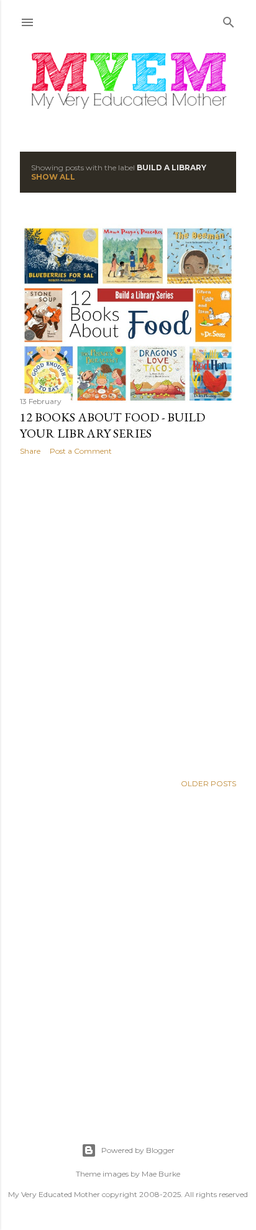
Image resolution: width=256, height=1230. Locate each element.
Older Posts (208, 783)
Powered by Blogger (138, 1150)
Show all (53, 176)
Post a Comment (81, 451)
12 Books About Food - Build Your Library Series (112, 425)
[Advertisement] (128, 615)
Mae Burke (161, 1173)
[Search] (228, 19)
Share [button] (30, 451)
